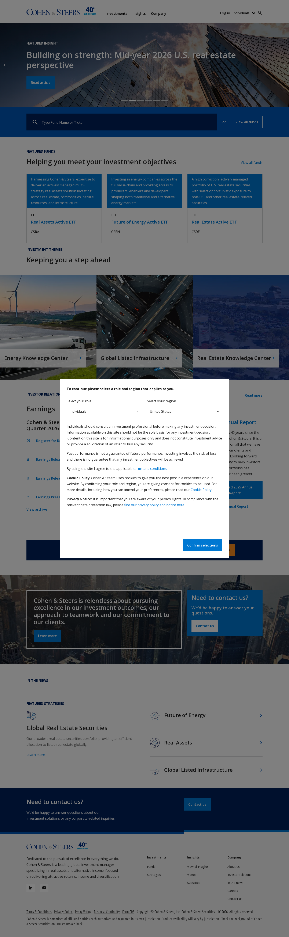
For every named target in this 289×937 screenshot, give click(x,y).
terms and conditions (150, 468)
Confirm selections (202, 545)
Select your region (161, 401)
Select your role (79, 401)
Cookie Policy (201, 489)
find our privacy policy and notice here (154, 505)
